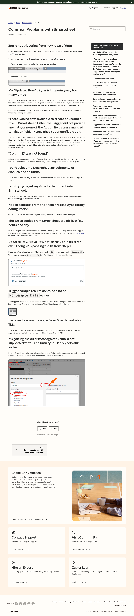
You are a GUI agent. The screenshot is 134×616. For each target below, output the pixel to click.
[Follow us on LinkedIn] (20, 603)
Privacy (123, 611)
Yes (44, 429)
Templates (108, 602)
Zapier (10, 23)
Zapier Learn (77, 582)
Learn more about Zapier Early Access (28, 519)
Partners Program (119, 605)
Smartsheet (38, 23)
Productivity (27, 23)
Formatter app (78, 233)
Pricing (54, 602)
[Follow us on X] (24, 603)
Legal (116, 611)
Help (61, 602)
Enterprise (98, 602)
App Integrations (120, 602)
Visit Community (79, 549)
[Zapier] (12, 611)
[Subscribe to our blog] (33, 603)
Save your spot (89, 2)
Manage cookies (107, 611)
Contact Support (19, 549)
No (55, 429)
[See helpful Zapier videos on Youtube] (28, 603)
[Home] (18, 8)
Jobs (90, 602)
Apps (18, 23)
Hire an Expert (18, 582)
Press (84, 602)
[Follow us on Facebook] (16, 603)
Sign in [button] (123, 8)
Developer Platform (72, 602)
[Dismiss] (131, 2)
